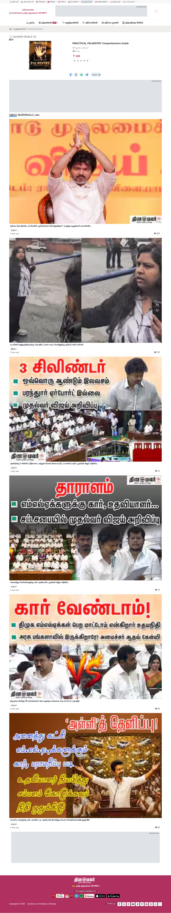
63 (158, 709)
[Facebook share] (70, 75)
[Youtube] (133, 904)
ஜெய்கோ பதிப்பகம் (82, 48)
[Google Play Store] (113, 896)
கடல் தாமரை (130, 2)
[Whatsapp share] (81, 75)
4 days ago (14, 709)
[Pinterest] (142, 904)
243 (158, 233)
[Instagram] (128, 904)
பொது (77, 51)
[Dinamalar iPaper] (60, 896)
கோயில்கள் (74, 2)
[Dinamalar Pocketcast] (89, 896)
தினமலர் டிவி (28, 2)
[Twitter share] (76, 75)
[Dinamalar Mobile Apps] (160, 904)
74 (158, 471)
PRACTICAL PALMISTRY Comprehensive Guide (100, 43)
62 (158, 827)
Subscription (102, 2)
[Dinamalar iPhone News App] (72, 896)
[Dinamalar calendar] (67, 896)
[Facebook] (119, 904)
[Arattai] (155, 904)
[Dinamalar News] (85, 171)
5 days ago (14, 234)
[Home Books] (10, 29)
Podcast (41, 2)
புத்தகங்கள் (87, 2)
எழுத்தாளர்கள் (20, 29)
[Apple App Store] (100, 896)
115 (158, 352)
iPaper (52, 2)
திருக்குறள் (116, 2)
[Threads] (151, 904)
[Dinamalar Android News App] (53, 896)
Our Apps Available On (85, 891)
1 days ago (14, 471)
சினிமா (62, 2)
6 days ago (14, 590)
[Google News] (146, 904)
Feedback (42, 904)
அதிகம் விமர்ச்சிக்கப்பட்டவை (24, 114)
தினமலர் (15, 2)
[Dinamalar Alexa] (76, 896)
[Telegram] (137, 904)
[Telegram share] (87, 75)
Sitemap (52, 904)
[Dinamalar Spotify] (81, 896)
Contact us (32, 904)
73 (158, 590)
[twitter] (124, 904)
